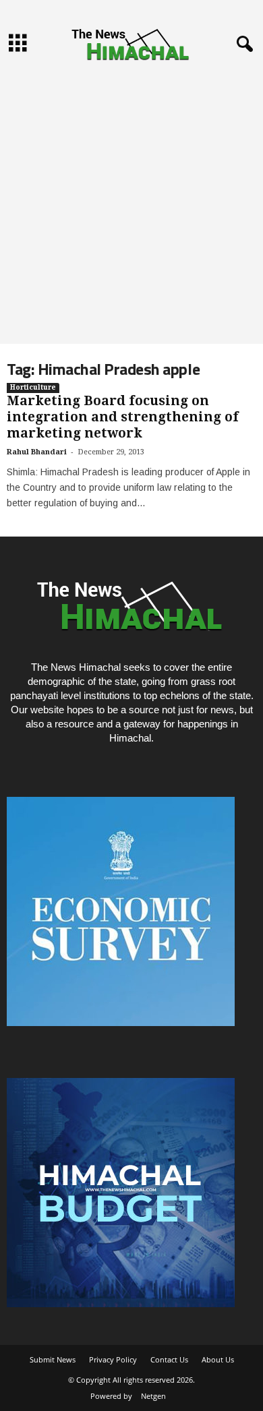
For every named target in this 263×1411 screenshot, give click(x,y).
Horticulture (33, 387)
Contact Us (169, 1359)
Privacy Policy (113, 1359)
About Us (218, 1359)
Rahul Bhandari (37, 452)
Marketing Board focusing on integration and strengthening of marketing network (123, 417)
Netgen (153, 1396)
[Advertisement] (131, 205)
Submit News (53, 1359)
